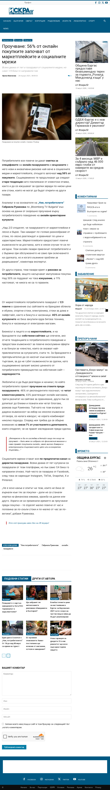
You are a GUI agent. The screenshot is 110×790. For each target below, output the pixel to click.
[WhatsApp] (54, 86)
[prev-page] (4, 655)
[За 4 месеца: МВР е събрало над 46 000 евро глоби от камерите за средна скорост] (91, 146)
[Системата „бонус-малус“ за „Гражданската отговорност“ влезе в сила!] (91, 354)
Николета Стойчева (82, 380)
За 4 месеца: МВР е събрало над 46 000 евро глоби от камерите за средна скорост (89, 164)
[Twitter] (102, 2)
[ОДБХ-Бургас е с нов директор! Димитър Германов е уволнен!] (91, 105)
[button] (104, 21)
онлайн (65, 545)
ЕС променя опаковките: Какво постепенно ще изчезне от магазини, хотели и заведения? (35, 643)
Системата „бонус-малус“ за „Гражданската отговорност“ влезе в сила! (91, 373)
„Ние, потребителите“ (51, 202)
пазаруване (8, 548)
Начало (24, 787)
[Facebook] (95, 2)
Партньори (42, 787)
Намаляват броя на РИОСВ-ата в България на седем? (97, 207)
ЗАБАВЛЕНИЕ (85, 274)
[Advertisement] (36, 151)
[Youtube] (106, 2)
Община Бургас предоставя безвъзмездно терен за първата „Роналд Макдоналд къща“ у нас (89, 73)
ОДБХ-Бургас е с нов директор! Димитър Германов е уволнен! (90, 122)
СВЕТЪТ (29, 21)
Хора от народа (84, 305)
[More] (90, 565)
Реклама (70, 787)
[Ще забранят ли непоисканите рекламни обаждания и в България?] (36, 592)
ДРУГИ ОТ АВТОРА (43, 578)
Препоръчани (8, 40)
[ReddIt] (40, 86)
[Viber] (61, 86)
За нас (32, 787)
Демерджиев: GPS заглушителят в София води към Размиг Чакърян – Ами (97, 430)
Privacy (98, 787)
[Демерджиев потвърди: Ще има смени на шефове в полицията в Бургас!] (81, 408)
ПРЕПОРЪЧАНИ (87, 338)
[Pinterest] (75, 565)
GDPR (52, 787)
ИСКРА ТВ (66, 21)
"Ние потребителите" (29, 545)
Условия (60, 787)
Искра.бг (78, 309)
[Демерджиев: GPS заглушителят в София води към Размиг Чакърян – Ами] (81, 428)
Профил (27, 2)
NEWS (5, 28)
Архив (79, 787)
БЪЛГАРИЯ (18, 21)
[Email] (47, 86)
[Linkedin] (33, 86)
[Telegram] (68, 86)
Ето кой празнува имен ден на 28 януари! (29, 523)
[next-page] (8, 655)
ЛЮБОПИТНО (80, 21)
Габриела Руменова (50, 545)
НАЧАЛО (7, 21)
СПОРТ (92, 21)
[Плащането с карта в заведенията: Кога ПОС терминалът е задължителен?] (12, 593)
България (18, 40)
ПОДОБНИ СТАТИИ (16, 578)
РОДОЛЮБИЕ (54, 21)
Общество (28, 40)
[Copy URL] (83, 565)
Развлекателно (81, 300)
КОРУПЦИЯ (40, 21)
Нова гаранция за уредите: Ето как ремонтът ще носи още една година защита (58, 644)
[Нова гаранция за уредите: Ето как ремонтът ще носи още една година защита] (60, 628)
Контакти (89, 787)
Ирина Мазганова (9, 76)
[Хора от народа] (91, 290)
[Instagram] (99, 2)
